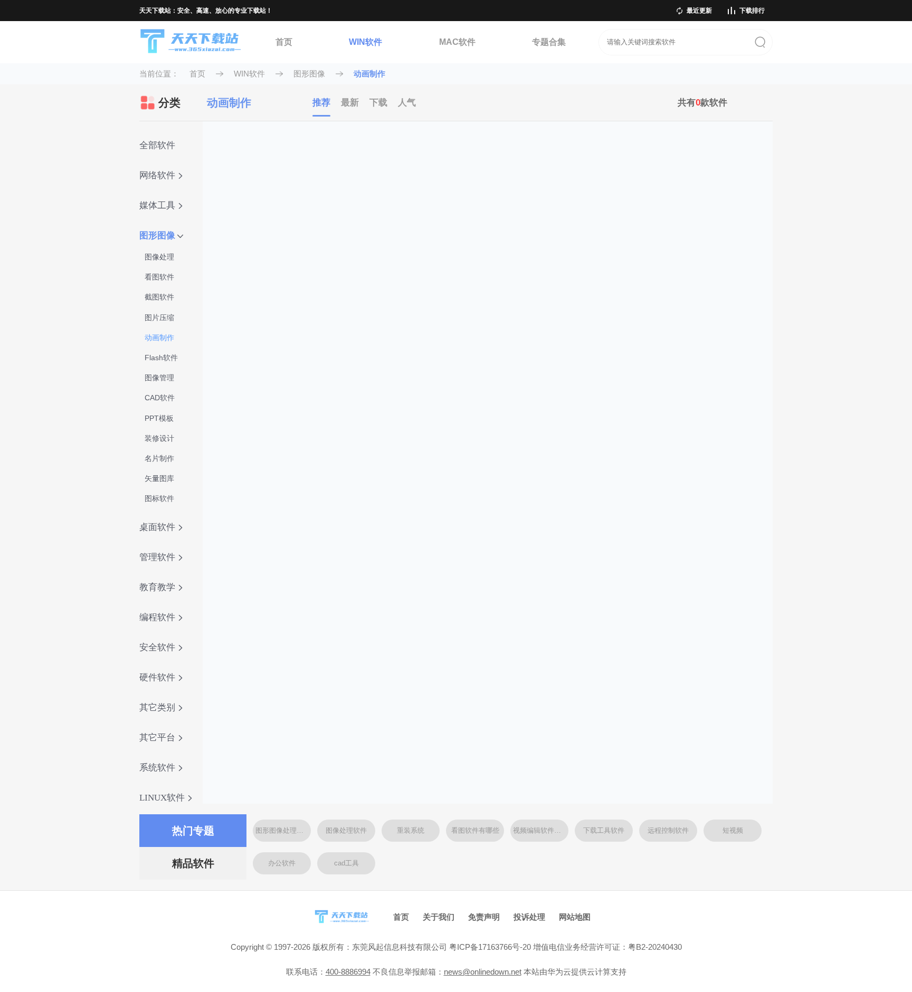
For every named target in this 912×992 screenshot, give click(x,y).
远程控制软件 (668, 830)
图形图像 (309, 73)
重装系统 (410, 830)
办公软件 (282, 863)
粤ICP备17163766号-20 (490, 946)
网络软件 (157, 175)
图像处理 (159, 257)
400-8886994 (348, 971)
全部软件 (157, 145)
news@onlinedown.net (482, 971)
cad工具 (346, 863)
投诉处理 (529, 916)
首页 (284, 41)
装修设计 (159, 438)
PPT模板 (159, 418)
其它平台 (157, 738)
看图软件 (159, 277)
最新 (350, 103)
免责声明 (484, 916)
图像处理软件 (346, 830)
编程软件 (157, 617)
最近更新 (699, 10)
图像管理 (159, 377)
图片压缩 (159, 317)
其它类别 (157, 707)
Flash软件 (161, 357)
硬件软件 (157, 677)
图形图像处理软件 (282, 830)
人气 (407, 103)
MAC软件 (457, 41)
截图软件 (159, 297)
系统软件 (157, 768)
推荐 (321, 103)
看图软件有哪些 (475, 830)
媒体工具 (157, 205)
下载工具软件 (603, 830)
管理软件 (157, 557)
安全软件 (157, 647)
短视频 (733, 830)
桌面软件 (157, 527)
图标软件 (159, 498)
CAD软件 (160, 397)
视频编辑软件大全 (540, 830)
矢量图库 (159, 478)
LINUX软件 (162, 798)
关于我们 (438, 916)
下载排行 (752, 10)
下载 (378, 103)
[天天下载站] (191, 42)
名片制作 (159, 458)
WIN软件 (365, 41)
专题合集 (549, 41)
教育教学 (157, 587)
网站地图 (575, 916)
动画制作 (369, 73)
